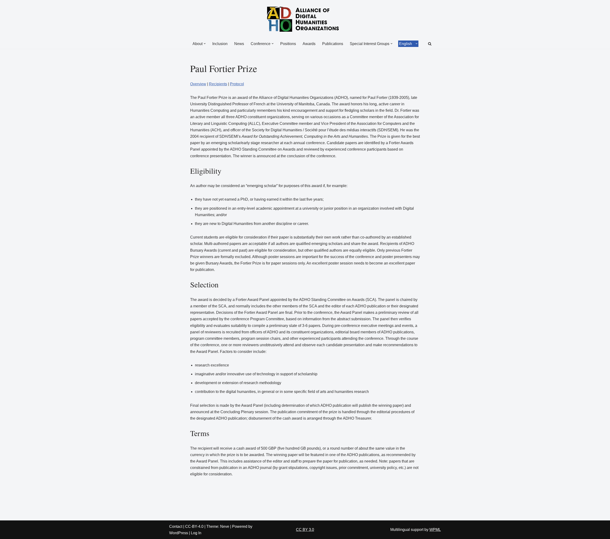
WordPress (178, 533)
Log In (196, 533)
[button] (205, 44)
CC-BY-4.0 (194, 526)
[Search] (430, 44)
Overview (198, 84)
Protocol (237, 84)
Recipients (218, 84)
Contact (175, 526)
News (239, 44)
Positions (288, 44)
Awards (309, 44)
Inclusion (220, 44)
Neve (224, 526)
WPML (435, 530)
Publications (332, 44)
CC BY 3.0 (305, 530)
